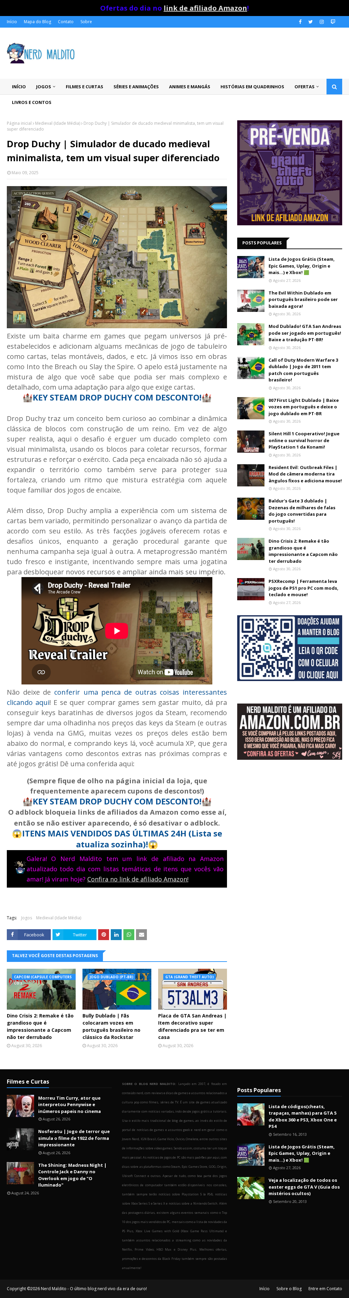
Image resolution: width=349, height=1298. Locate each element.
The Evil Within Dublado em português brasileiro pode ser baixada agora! (303, 299)
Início (12, 22)
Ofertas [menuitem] (304, 87)
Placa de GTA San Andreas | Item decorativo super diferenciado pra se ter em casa (192, 1026)
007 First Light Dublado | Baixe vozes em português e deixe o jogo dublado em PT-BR (304, 407)
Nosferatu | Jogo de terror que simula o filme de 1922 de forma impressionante (74, 1138)
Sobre (86, 22)
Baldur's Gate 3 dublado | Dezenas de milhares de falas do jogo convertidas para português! (302, 511)
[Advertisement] (289, 823)
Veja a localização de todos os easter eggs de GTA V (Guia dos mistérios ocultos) (304, 1186)
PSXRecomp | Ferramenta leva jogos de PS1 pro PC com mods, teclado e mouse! (303, 588)
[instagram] (321, 22)
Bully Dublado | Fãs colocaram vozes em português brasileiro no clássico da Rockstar (111, 1026)
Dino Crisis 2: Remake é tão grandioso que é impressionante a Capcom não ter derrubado (40, 1026)
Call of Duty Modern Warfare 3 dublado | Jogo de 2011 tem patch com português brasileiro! (303, 370)
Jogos (26, 918)
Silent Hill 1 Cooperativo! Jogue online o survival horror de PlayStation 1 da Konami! (304, 440)
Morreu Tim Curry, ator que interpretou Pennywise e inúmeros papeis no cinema (69, 1104)
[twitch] (332, 22)
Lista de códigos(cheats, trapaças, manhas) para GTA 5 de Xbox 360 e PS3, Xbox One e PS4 (303, 1116)
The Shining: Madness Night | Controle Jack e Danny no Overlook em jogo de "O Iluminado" (72, 1175)
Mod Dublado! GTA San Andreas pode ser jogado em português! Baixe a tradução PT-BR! (305, 333)
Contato (66, 22)
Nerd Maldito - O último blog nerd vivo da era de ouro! (94, 1289)
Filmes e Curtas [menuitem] (84, 87)
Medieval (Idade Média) (57, 123)
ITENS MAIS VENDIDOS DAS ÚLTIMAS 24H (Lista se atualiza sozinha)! (122, 839)
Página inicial (19, 123)
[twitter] (311, 22)
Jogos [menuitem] (43, 87)
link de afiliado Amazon (205, 8)
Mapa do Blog (37, 22)
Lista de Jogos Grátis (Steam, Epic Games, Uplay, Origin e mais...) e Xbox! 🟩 (302, 265)
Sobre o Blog (289, 1289)
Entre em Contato (325, 1289)
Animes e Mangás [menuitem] (189, 87)
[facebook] (300, 22)
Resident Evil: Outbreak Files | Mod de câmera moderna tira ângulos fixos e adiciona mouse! (305, 474)
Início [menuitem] (19, 87)
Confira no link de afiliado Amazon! (137, 879)
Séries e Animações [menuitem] (136, 87)
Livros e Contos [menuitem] (31, 102)
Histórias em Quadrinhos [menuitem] (252, 87)
